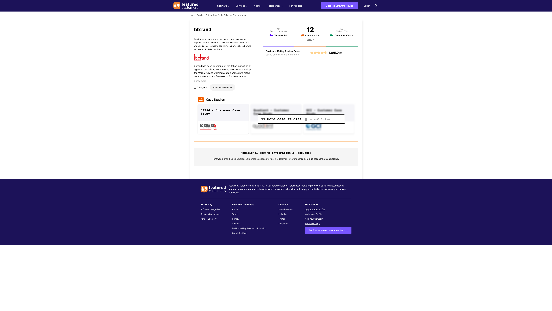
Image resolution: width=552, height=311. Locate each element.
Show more (200, 80)
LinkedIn (282, 214)
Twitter (281, 219)
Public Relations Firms (227, 15)
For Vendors (295, 5)
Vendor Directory (208, 219)
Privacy (235, 219)
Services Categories (206, 15)
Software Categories (210, 209)
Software (222, 5)
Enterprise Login (312, 223)
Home (192, 15)
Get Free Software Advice (339, 5)
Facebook (283, 223)
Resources (274, 5)
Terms (235, 214)
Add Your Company (314, 219)
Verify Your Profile (313, 214)
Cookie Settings (239, 233)
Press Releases (285, 209)
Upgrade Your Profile (315, 209)
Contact (236, 223)
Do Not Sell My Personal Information (249, 228)
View (309, 39)
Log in (367, 5)
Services (240, 5)
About (257, 5)
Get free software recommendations (328, 230)
